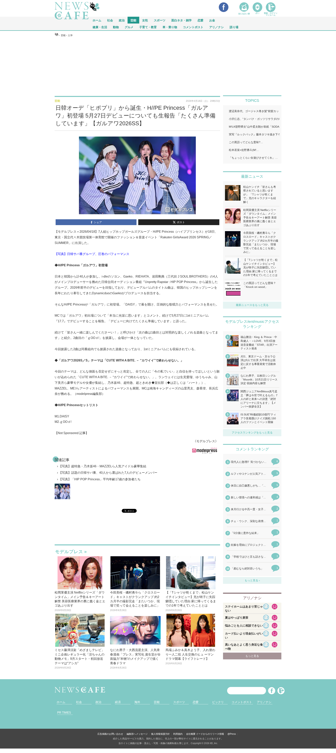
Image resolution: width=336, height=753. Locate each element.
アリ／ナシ (216, 26)
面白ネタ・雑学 (181, 20)
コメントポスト (193, 26)
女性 (145, 20)
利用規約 (178, 734)
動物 (116, 26)
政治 (122, 20)
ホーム (61, 702)
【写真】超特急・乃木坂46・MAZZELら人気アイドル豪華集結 (102, 466)
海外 (137, 702)
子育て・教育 (148, 26)
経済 (118, 702)
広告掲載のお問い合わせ (110, 734)
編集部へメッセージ (137, 734)
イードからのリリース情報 (210, 734)
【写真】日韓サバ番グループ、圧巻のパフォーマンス (92, 254)
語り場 (234, 26)
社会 (110, 20)
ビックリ (218, 702)
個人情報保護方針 (160, 734)
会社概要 (190, 734)
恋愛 (200, 20)
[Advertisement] (168, 66)
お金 (212, 20)
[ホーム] (56, 35)
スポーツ (159, 20)
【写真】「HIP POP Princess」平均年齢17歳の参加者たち (100, 479)
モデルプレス (69, 551)
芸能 (133, 20)
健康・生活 (100, 26)
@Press (232, 734)
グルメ (129, 26)
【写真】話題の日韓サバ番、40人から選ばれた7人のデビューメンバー (108, 472)
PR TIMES (64, 712)
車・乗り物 (170, 26)
